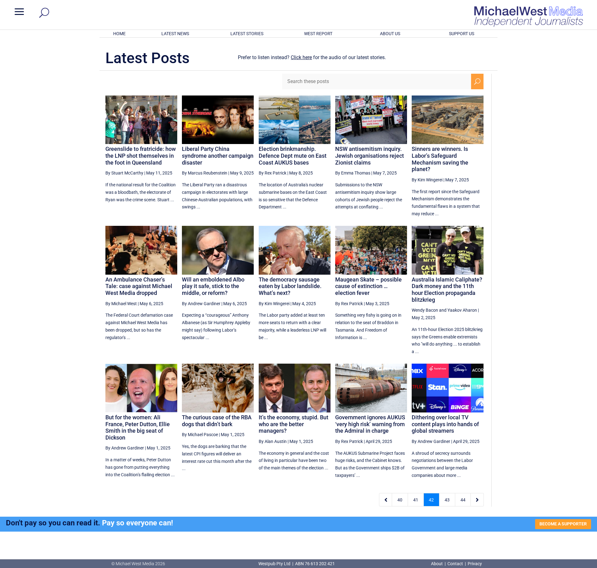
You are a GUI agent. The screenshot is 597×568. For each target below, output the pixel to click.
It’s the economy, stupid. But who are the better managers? (293, 424)
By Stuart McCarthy (124, 172)
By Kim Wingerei (427, 179)
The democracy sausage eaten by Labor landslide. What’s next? (290, 286)
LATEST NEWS (175, 33)
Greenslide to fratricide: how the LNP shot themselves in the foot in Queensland (140, 155)
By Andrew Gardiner (201, 303)
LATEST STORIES (246, 33)
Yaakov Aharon (462, 310)
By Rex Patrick (272, 172)
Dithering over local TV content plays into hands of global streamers (445, 424)
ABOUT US (390, 33)
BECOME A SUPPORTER (563, 523)
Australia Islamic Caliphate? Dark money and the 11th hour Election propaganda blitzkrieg (447, 289)
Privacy (475, 563)
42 (431, 499)
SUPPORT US (461, 33)
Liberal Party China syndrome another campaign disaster (217, 155)
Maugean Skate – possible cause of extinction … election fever (368, 286)
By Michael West (121, 303)
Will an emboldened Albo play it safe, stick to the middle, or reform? (213, 286)
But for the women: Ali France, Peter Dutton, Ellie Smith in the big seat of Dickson (137, 427)
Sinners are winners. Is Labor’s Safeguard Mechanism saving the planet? (440, 159)
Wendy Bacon (425, 310)
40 (399, 499)
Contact (455, 563)
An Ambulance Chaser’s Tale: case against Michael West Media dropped (138, 286)
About (437, 563)
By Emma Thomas (352, 172)
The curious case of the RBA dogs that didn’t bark (217, 420)
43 (447, 499)
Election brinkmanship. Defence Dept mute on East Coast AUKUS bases (292, 155)
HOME (119, 33)
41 (415, 499)
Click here (301, 57)
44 (462, 499)
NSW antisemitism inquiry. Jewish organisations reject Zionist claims (369, 155)
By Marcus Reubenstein (204, 172)
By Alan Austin (273, 441)
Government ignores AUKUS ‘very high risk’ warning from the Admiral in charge (370, 424)
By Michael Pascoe (200, 434)
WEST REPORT (318, 33)
